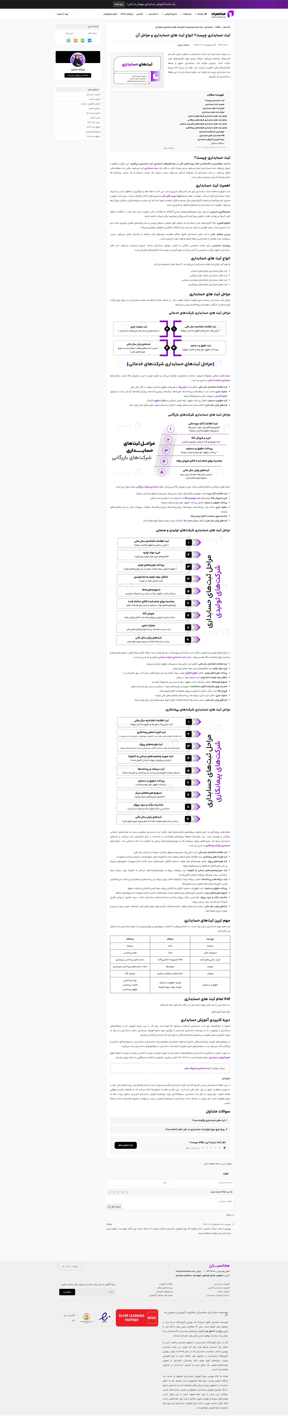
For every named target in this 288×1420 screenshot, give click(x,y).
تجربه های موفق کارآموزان (160, 1295)
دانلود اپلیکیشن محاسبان (218, 1295)
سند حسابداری (151, 168)
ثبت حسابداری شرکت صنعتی (172, 657)
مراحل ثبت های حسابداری (213, 112)
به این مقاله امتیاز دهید (221, 1192)
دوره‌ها (201, 14)
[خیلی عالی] (127, 1192)
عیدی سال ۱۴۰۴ (93, 122)
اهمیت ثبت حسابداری (214, 104)
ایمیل (165, 1182)
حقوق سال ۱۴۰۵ (93, 136)
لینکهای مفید (93, 89)
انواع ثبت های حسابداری (213, 108)
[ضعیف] (114, 1192)
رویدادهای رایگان (164, 1288)
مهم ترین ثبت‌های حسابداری (211, 131)
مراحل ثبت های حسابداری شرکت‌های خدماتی (207, 116)
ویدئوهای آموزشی (93, 131)
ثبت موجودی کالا (192, 498)
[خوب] (122, 1192)
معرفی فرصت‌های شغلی (174, 1390)
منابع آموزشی (171, 14)
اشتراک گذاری (93, 26)
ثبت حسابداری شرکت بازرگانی (149, 487)
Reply (109, 1224)
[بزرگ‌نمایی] (226, 320)
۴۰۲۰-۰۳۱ (211, 1271)
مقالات (217, 27)
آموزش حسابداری (93, 94)
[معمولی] (118, 1192)
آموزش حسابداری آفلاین (219, 1288)
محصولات (187, 14)
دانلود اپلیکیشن (110, 14)
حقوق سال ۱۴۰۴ (93, 127)
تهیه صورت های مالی (171, 196)
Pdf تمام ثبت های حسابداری (211, 135)
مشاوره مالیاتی (94, 108)
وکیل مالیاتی (95, 117)
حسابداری (208, 27)
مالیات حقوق (160, 400)
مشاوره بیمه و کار (93, 113)
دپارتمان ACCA (127, 14)
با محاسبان (154, 14)
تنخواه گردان (221, 396)
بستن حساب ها (191, 520)
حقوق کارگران (191, 673)
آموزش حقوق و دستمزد (90, 103)
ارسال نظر (116, 1207)
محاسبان (226, 27)
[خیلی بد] (110, 1192)
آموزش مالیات (94, 99)
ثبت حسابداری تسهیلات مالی (197, 1068)
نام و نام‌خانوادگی (225, 1182)
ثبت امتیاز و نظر (125, 1145)
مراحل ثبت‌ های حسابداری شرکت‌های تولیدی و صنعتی (203, 124)
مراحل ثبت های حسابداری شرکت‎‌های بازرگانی (207, 120)
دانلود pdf (92, 33)
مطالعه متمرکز (184, 45)
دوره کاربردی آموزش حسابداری (211, 139)
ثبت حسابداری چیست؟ (214, 100)
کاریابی (139, 14)
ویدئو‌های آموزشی (164, 1291)
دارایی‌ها (183, 387)
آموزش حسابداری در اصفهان (177, 1365)
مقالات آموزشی (165, 1284)
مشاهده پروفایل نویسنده (78, 75)
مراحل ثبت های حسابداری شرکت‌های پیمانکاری (206, 128)
